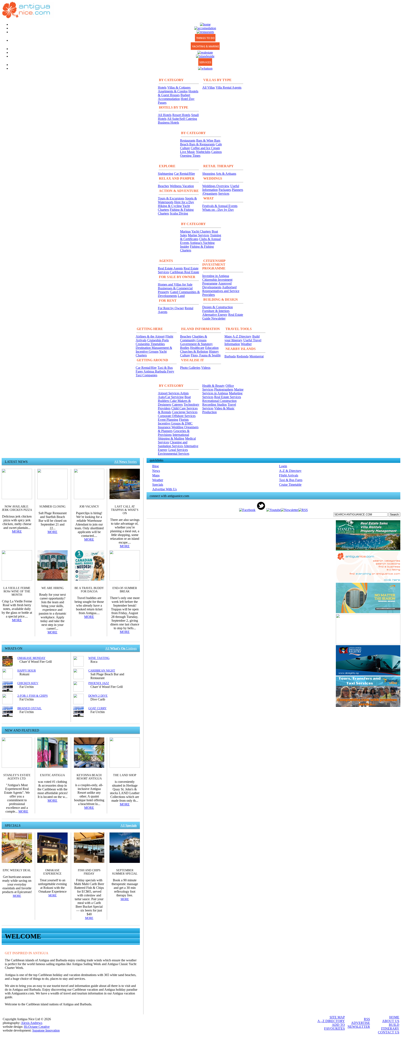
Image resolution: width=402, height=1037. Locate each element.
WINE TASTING (99, 658)
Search (394, 514)
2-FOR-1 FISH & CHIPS (32, 695)
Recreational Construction (219, 401)
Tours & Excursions (171, 198)
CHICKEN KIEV (27, 683)
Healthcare (197, 348)
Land (181, 296)
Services (223, 193)
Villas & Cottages (179, 87)
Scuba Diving (179, 213)
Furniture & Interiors (215, 311)
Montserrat (256, 356)
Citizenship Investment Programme (217, 281)
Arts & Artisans (226, 173)
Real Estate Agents (170, 268)
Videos (205, 367)
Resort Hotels (181, 115)
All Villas (208, 87)
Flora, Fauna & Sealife (206, 355)
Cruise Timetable (290, 484)
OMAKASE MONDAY (31, 658)
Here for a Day (184, 202)
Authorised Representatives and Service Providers (220, 290)
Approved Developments (217, 285)
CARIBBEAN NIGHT (101, 670)
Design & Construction (217, 307)
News (156, 471)
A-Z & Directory (290, 471)
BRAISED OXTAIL (29, 708)
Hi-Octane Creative (37, 1026)
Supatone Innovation (46, 1030)
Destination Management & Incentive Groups (154, 349)
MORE (17, 531)
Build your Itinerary (242, 338)
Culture (185, 355)
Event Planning (168, 419)
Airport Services (169, 393)
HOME (394, 1017)
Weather (246, 344)
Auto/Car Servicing (171, 397)
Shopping (208, 173)
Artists (184, 393)
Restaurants (187, 140)
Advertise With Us (164, 489)
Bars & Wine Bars (208, 140)
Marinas (185, 231)
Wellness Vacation (182, 186)
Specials (157, 484)
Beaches (163, 186)
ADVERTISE (360, 1023)
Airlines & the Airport (150, 336)
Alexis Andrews (31, 1023)
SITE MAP (337, 1017)
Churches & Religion (194, 351)
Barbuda (230, 356)
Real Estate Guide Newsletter (222, 316)
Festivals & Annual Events (219, 206)
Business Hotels (168, 122)
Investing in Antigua (215, 276)
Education (212, 348)
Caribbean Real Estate (184, 272)
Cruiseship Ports (158, 340)
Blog (155, 466)
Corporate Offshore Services (177, 416)
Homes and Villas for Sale (175, 284)
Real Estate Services (227, 397)
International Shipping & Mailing (173, 436)
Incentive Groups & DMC (175, 423)
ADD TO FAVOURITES (334, 1026)
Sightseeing (165, 173)
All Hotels (164, 115)
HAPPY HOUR (26, 670)
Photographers (223, 389)
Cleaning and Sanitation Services (172, 444)
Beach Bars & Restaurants (197, 144)
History (214, 351)
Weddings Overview (215, 186)
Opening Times (190, 155)
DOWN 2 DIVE (98, 695)
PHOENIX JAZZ (98, 683)
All (128, 825)
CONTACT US (388, 1032)
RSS (367, 1019)
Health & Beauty (213, 385)
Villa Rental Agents (228, 87)
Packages (225, 190)
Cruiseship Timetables (150, 344)
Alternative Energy (214, 314)
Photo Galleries (190, 367)
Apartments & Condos (173, 91)
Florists (184, 419)
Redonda (243, 356)
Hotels (162, 87)
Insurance (164, 427)
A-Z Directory (241, 336)
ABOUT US (390, 1021)
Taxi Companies (146, 375)
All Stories (125, 461)
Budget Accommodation (174, 97)
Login (283, 466)
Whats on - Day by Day (218, 209)
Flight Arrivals (288, 475)
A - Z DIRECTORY (331, 1021)
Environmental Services (173, 453)
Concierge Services (184, 412)
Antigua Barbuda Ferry (158, 371)
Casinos (216, 152)
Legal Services (178, 450)
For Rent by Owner (171, 308)
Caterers (177, 404)
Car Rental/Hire (184, 173)
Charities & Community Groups (193, 338)
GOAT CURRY (97, 708)
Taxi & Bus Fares (290, 480)
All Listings (121, 648)
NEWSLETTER (359, 1026)
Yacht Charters (201, 231)
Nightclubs (203, 152)
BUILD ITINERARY (390, 1026)
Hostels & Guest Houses (178, 93)
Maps (228, 336)
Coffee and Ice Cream (205, 148)
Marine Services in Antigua (223, 391)
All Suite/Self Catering (182, 118)
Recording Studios (214, 404)
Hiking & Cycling (170, 206)
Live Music (187, 152)
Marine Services (198, 235)
